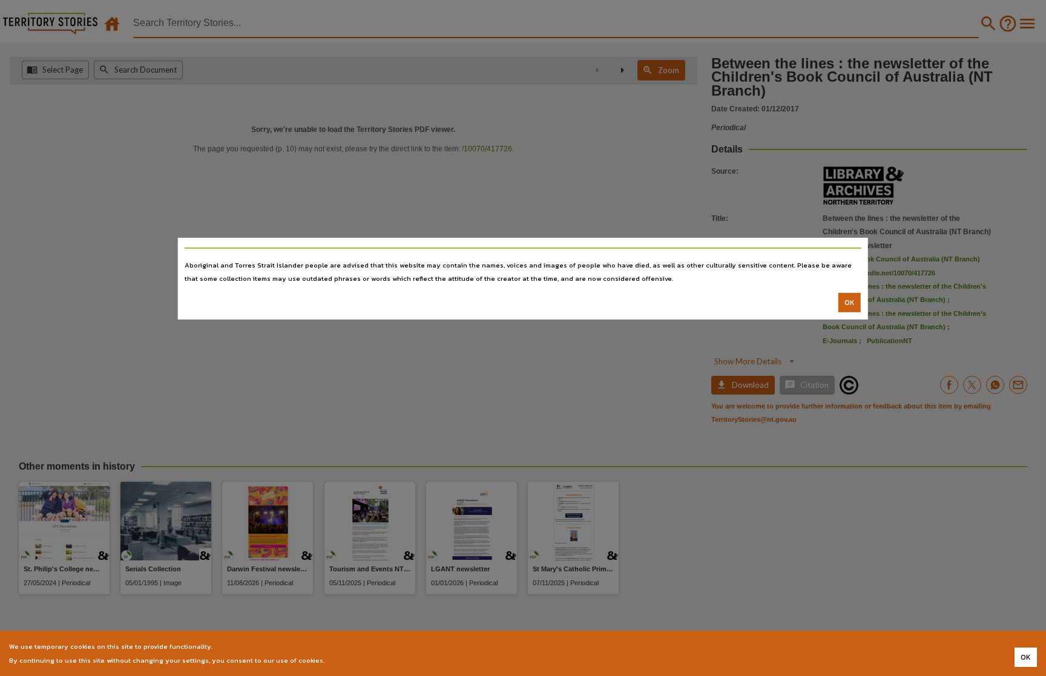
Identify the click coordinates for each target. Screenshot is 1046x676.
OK (849, 302)
